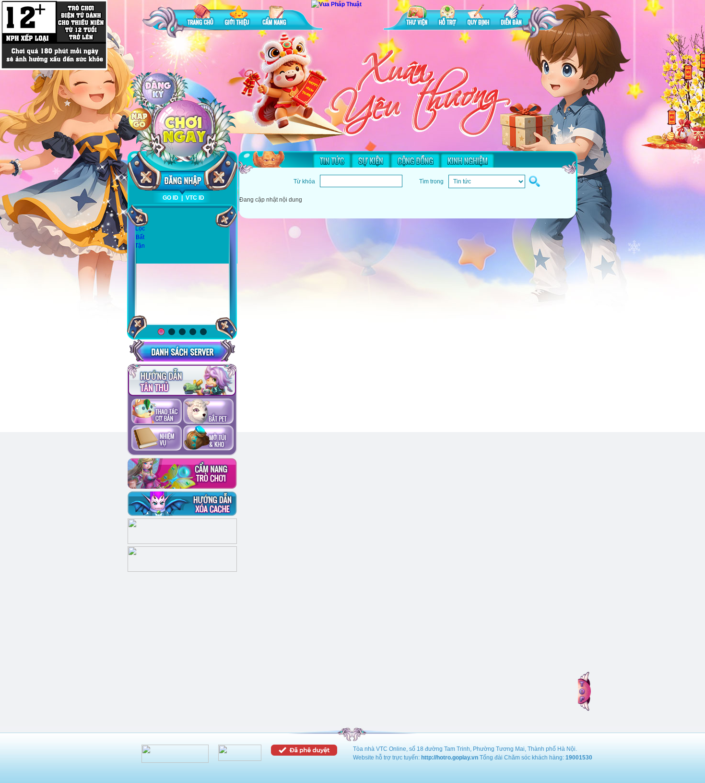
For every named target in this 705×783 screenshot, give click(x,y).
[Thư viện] (417, 16)
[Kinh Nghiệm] (467, 160)
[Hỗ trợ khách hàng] (182, 569)
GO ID (170, 197)
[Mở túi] (208, 438)
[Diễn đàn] (511, 16)
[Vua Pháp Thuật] (336, 4)
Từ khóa (304, 181)
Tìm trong (431, 181)
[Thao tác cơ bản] (156, 411)
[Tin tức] (332, 160)
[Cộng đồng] (415, 160)
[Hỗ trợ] (447, 16)
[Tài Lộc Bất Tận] (140, 229)
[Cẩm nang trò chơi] (182, 473)
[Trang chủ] (200, 16)
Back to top (585, 691)
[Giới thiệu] (237, 16)
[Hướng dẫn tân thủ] (182, 380)
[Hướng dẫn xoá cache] (182, 503)
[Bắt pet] (208, 411)
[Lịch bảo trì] (182, 542)
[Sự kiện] (370, 160)
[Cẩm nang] (275, 16)
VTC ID (195, 197)
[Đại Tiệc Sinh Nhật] (182, 266)
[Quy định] (478, 16)
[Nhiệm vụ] (156, 438)
